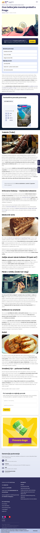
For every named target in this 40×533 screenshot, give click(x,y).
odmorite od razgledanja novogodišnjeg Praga (19, 238)
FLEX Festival (4, 503)
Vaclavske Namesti (26, 197)
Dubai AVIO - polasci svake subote (11, 66)
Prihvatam (35, 530)
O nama (3, 518)
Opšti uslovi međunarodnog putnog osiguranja (28, 496)
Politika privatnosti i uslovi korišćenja (28, 490)
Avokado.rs (8, 524)
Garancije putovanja (25, 486)
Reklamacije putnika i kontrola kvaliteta (29, 499)
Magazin (7, 4)
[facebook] (3, 517)
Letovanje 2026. (7, 63)
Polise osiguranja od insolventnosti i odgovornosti (28, 492)
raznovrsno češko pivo (11, 206)
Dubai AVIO (4, 511)
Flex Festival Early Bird (8, 69)
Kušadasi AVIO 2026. (8, 51)
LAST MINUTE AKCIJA (8, 101)
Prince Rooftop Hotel (6, 507)
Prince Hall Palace (5, 505)
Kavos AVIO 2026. (7, 54)
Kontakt (3, 520)
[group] (20, 25)
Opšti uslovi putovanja (25, 488)
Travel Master (5, 509)
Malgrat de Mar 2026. (8, 57)
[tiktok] (7, 517)
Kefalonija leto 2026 (23, 119)
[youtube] (10, 517)
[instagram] (5, 517)
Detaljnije (32, 41)
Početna (3, 4)
